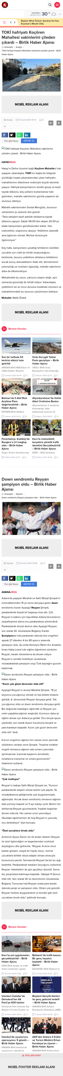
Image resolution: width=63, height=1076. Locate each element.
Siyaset (19, 494)
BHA (13, 162)
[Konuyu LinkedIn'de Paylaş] (27, 135)
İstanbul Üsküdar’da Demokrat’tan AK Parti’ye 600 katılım (13, 999)
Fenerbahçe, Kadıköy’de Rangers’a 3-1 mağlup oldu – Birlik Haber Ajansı (16, 443)
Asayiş (19, 47)
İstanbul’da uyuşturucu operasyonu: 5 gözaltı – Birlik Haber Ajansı (15, 1040)
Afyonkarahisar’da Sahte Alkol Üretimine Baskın (46, 400)
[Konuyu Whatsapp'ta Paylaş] (19, 135)
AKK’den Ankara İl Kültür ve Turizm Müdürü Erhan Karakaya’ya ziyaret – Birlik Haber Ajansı (46, 1041)
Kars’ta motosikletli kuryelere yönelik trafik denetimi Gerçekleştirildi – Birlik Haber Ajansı (46, 443)
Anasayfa (8, 47)
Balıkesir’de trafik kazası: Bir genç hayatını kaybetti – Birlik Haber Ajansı (46, 960)
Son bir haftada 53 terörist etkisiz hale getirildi (13, 360)
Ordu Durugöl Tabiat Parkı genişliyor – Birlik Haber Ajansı (45, 360)
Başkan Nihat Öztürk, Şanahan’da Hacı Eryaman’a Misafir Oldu (40, 22)
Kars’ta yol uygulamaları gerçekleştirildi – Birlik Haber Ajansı (16, 958)
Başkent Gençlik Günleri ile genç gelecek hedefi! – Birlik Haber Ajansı (46, 999)
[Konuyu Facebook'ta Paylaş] (5, 135)
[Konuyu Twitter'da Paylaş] (12, 135)
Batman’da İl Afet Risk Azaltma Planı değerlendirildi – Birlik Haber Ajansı (14, 403)
